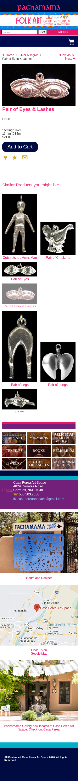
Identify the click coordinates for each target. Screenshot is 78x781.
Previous (66, 55)
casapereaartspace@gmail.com (40, 499)
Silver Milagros (28, 55)
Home (10, 55)
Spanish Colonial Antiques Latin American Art (39, 8)
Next (70, 58)
